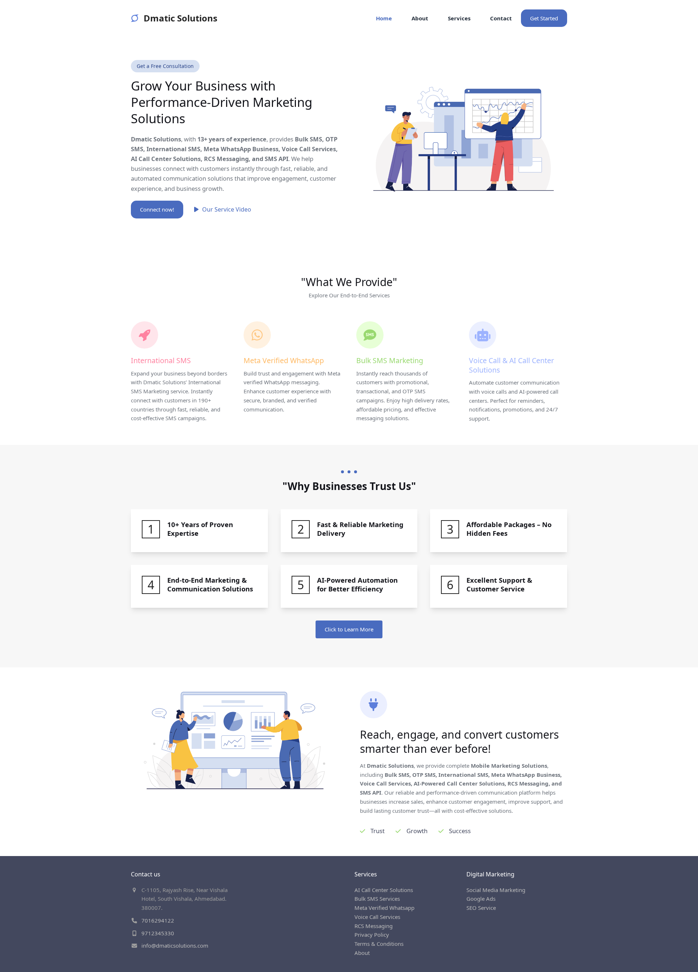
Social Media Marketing (495, 889)
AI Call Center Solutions (383, 889)
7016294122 (157, 920)
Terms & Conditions (379, 943)
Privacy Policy (371, 934)
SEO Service (481, 907)
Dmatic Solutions (180, 18)
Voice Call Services (377, 916)
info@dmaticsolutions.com (174, 945)
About (362, 952)
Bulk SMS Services (377, 898)
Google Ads (481, 898)
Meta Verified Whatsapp (384, 907)
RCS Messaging (373, 925)
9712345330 (157, 933)
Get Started (544, 18)
